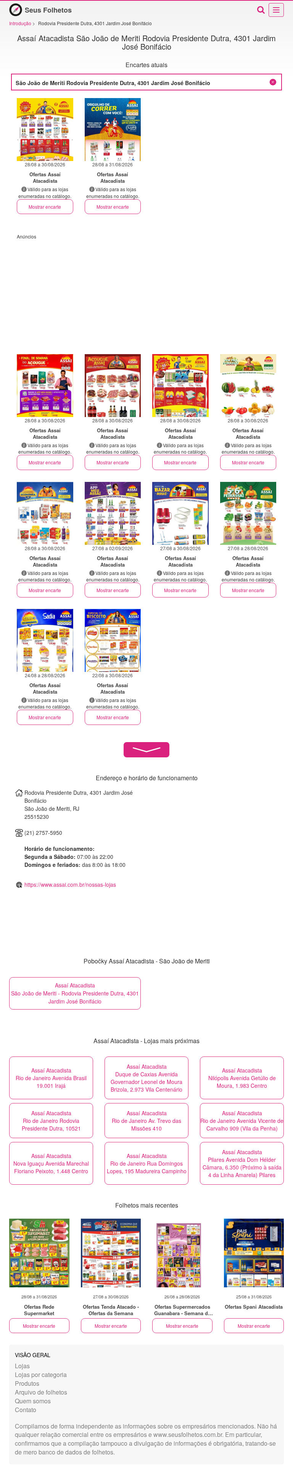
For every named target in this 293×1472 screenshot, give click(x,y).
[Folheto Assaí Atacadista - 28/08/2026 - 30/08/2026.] (45, 129)
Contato (25, 1409)
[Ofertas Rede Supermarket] (39, 1253)
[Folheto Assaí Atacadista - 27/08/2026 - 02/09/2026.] (113, 513)
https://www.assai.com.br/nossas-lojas (70, 884)
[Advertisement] (146, 293)
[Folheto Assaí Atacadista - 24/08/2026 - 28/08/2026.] (45, 640)
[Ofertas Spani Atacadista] (254, 1253)
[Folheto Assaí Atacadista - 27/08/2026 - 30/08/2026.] (180, 513)
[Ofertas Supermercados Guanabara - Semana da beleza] (182, 1253)
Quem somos (33, 1400)
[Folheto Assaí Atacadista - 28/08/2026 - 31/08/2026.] (113, 129)
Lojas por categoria (41, 1374)
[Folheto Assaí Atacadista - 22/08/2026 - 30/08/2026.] (113, 640)
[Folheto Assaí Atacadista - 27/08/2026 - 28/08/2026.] (248, 513)
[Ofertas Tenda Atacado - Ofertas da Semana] (111, 1253)
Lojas (22, 1365)
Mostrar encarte (45, 206)
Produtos (27, 1383)
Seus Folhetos (48, 10)
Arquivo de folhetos (41, 1392)
